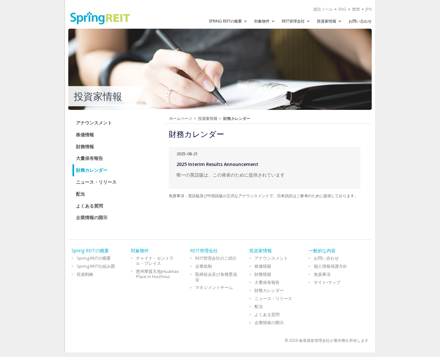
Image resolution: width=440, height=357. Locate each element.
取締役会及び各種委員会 (216, 276)
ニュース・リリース (96, 182)
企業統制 (203, 266)
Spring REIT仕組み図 (96, 266)
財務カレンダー (92, 170)
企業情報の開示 (92, 217)
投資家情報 (326, 21)
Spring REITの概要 (225, 21)
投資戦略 (85, 274)
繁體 (356, 9)
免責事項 (322, 274)
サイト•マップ (327, 282)
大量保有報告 (89, 158)
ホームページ (180, 118)
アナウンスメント (94, 123)
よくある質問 (89, 206)
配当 (80, 194)
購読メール (323, 9)
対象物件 (262, 21)
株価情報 (85, 134)
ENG (342, 9)
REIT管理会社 (293, 21)
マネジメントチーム (214, 287)
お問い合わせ (360, 21)
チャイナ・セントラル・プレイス (155, 260)
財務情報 (85, 146)
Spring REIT (100, 18)
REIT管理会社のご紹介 (216, 258)
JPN (369, 9)
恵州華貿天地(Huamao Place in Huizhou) (157, 273)
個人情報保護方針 (330, 266)
